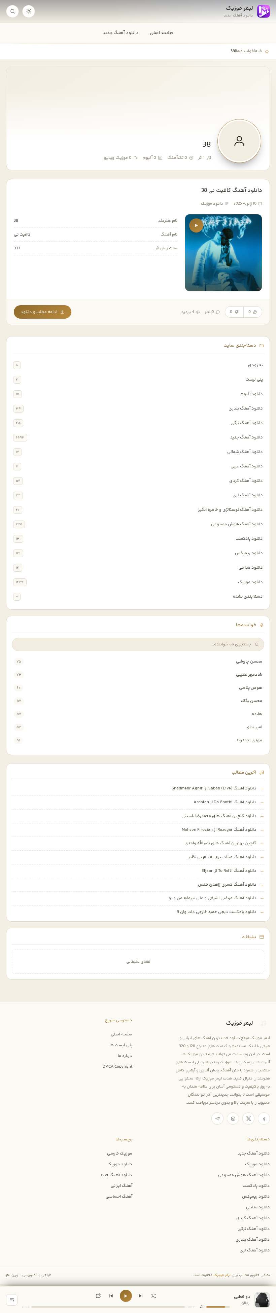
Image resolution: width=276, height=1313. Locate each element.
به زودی (255, 365)
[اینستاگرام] (233, 1118)
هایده (257, 714)
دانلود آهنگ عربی (247, 466)
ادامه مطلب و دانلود (39, 312)
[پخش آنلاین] (196, 225)
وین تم (12, 1275)
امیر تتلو (254, 727)
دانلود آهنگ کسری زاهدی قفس (227, 884)
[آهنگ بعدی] (141, 1296)
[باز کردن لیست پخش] (12, 1300)
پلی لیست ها (120, 1045)
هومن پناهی (250, 687)
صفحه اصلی (162, 32)
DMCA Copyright (117, 1066)
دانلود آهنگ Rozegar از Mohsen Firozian (219, 829)
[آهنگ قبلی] (111, 1296)
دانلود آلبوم (251, 394)
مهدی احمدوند (249, 740)
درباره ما (125, 1056)
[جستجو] (12, 11)
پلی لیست (254, 379)
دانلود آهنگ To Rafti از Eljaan (229, 870)
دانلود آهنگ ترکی (247, 423)
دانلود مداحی (251, 567)
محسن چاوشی (249, 661)
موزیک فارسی (119, 1153)
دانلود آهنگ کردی (246, 480)
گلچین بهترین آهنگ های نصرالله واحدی (220, 843)
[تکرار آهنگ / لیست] (98, 1296)
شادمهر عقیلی (249, 674)
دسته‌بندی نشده (248, 596)
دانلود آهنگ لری (248, 495)
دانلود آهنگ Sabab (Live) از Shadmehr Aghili (214, 788)
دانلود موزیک (250, 582)
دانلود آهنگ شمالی (245, 452)
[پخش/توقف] (126, 1296)
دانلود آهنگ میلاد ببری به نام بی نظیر (222, 857)
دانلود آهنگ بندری (246, 408)
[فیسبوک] (264, 1118)
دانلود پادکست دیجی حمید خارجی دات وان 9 (216, 912)
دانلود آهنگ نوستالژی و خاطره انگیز (230, 509)
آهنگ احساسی (119, 1196)
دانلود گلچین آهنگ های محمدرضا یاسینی (218, 816)
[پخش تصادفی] (153, 1296)
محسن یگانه (251, 701)
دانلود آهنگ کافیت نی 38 (231, 190)
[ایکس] (248, 1118)
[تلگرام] (217, 1118)
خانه (258, 51)
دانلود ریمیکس (249, 553)
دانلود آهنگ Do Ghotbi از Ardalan (225, 802)
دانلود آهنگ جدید (120, 32)
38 (16, 220)
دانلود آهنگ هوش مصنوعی (237, 524)
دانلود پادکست (249, 538)
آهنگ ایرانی (121, 1185)
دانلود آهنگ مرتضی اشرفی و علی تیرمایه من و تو (212, 898)
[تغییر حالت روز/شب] (28, 11)
